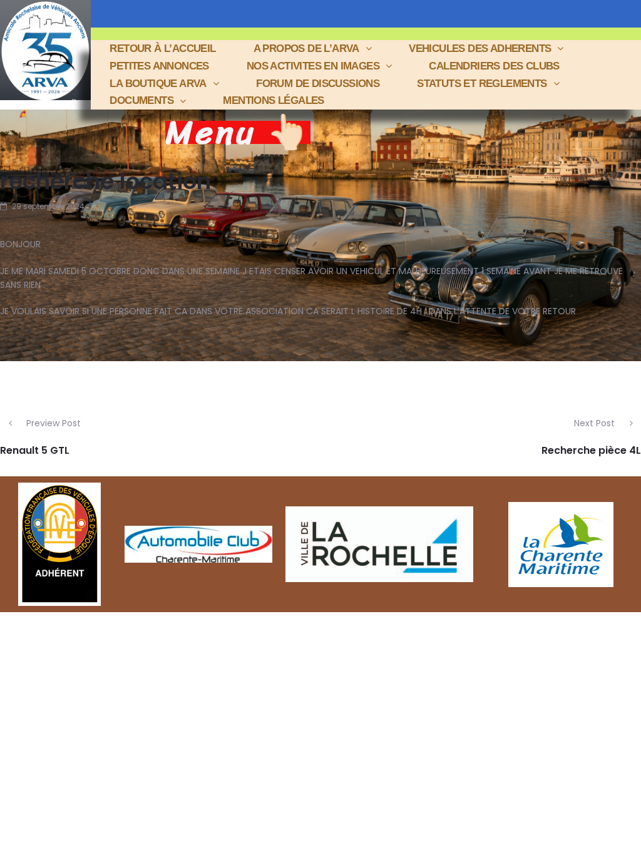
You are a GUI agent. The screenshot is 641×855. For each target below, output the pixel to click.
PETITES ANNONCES (159, 66)
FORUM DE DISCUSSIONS (317, 84)
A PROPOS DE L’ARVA (306, 48)
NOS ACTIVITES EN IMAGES (313, 66)
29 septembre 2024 (48, 206)
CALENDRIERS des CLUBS (494, 66)
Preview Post (53, 423)
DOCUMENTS (141, 100)
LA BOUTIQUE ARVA (158, 84)
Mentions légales (273, 100)
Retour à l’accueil (162, 48)
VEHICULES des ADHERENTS (480, 48)
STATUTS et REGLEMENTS (481, 84)
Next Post (594, 423)
